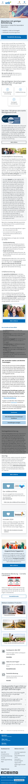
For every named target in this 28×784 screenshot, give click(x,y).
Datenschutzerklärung (10, 398)
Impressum (14, 402)
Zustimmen (14, 412)
